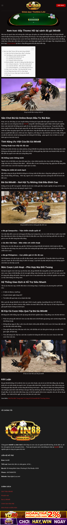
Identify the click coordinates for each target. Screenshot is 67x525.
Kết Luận (8, 75)
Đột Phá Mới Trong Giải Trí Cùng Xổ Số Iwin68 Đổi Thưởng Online (29, 398)
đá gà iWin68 (11, 43)
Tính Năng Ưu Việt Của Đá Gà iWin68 (16, 55)
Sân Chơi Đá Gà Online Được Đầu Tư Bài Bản (18, 53)
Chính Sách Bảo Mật (7, 503)
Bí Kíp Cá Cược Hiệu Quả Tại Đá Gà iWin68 (17, 73)
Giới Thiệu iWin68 (7, 491)
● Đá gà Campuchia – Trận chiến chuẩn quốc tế (20, 64)
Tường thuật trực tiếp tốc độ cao (16, 56)
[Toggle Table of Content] (32, 48)
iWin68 (26, 124)
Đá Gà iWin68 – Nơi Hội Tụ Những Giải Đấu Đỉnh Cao (20, 62)
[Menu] (2, 5)
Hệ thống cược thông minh (15, 58)
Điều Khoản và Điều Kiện (9, 507)
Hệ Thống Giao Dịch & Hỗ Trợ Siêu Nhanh (17, 71)
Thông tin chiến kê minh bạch (16, 60)
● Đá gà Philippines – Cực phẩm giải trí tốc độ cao (21, 67)
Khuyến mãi (5, 495)
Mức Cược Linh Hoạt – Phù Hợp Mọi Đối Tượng (18, 69)
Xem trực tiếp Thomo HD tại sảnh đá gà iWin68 (17, 51)
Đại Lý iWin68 (5, 499)
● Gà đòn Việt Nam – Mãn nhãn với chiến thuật (20, 65)
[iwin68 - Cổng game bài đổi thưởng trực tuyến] (33, 5)
